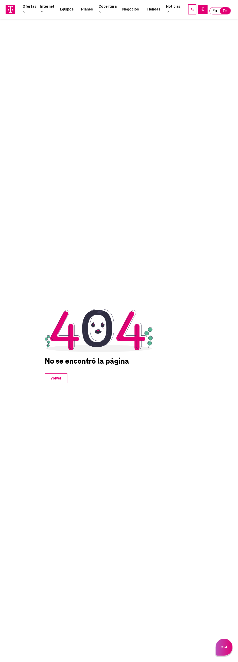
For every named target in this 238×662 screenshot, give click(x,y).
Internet (47, 6)
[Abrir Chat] (224, 648)
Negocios (130, 9)
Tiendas (153, 9)
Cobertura (108, 6)
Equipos (67, 9)
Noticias (173, 6)
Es (225, 10)
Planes (87, 9)
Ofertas (29, 6)
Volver (56, 378)
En (214, 10)
